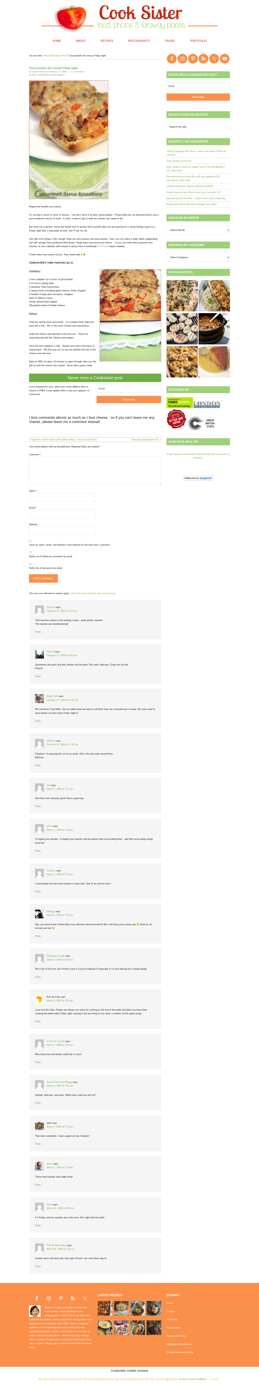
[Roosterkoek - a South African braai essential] (182, 329)
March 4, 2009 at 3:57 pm (60, 1045)
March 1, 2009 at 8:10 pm (60, 874)
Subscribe (129, 399)
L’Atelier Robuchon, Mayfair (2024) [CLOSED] (189, 186)
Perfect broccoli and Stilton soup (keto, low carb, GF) (193, 192)
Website (33, 524)
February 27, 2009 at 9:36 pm (62, 611)
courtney (51, 870)
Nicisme (51, 607)
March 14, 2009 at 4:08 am (60, 1208)
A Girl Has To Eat (55, 1041)
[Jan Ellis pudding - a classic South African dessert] (214, 362)
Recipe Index (173, 1327)
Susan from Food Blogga (59, 1082)
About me (171, 1319)
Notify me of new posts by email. (46, 568)
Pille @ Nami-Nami (56, 1245)
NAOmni (51, 740)
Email (32, 507)
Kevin (50, 1163)
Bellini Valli (52, 696)
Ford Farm (102, 246)
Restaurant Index (176, 1335)
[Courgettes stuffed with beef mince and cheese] (214, 296)
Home (169, 1303)
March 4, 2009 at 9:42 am (60, 1000)
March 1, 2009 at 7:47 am (60, 789)
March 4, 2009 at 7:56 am (60, 915)
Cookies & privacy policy (179, 1352)
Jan (48, 785)
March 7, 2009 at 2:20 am (60, 1167)
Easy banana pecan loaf (178, 161)
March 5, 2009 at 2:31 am (60, 1085)
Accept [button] (214, 1379)
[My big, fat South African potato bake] (182, 362)
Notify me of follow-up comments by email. (51, 556)
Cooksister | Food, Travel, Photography (129, 17)
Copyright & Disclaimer (179, 1344)
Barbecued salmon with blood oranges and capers (191, 204)
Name (33, 491)
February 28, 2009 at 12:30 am (62, 744)
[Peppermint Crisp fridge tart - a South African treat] (182, 296)
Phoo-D (50, 651)
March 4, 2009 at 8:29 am (60, 959)
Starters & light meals (51, 75)
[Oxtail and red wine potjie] (214, 329)
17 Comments (77, 71)
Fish (33, 75)
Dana (49, 1204)
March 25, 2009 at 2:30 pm (60, 1249)
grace (49, 826)
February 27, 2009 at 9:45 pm (62, 655)
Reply (38, 631)
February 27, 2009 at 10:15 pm (62, 700)
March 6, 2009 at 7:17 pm (60, 1126)
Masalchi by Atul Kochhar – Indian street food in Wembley (196, 198)
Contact (170, 1311)
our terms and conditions (192, 1378)
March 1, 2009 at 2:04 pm (60, 830)
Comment (35, 454)
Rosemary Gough (55, 956)
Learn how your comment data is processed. (93, 593)
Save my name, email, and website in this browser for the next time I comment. (69, 545)
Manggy (51, 911)
